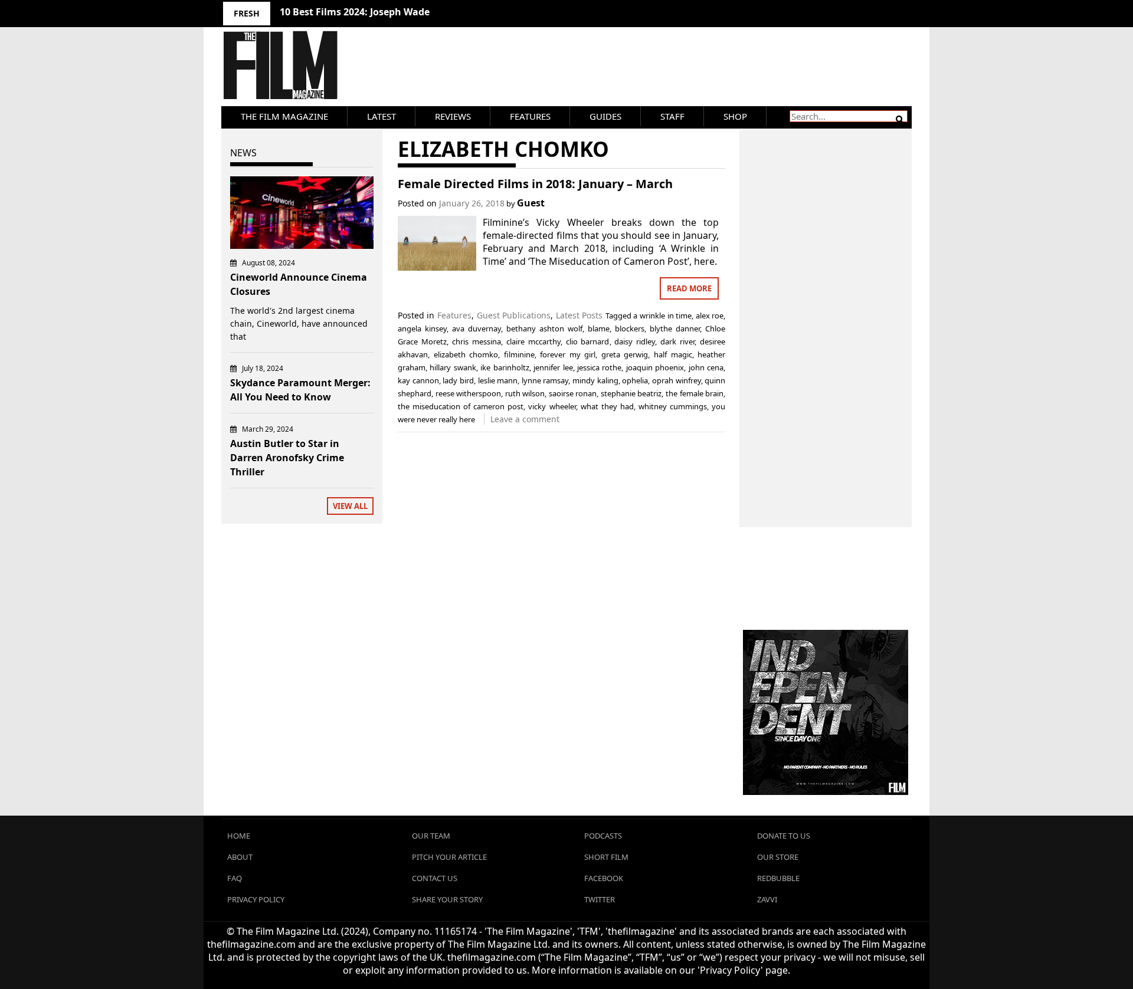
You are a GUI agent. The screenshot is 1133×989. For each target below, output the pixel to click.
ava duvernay (476, 328)
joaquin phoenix (655, 367)
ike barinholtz (504, 367)
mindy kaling (595, 380)
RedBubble (778, 878)
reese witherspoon (468, 393)
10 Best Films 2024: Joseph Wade (355, 11)
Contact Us (434, 878)
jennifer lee (552, 367)
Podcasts (603, 835)
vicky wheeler (551, 406)
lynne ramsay (545, 380)
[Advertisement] (825, 315)
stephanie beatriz (631, 393)
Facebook (603, 878)
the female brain (694, 393)
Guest (531, 202)
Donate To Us (783, 835)
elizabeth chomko (466, 354)
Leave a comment (524, 419)
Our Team (431, 835)
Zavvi (767, 899)
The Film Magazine (284, 116)
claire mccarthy (533, 341)
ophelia (635, 380)
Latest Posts (579, 315)
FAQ (234, 878)
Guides (605, 116)
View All (350, 506)
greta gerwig (625, 354)
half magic (673, 354)
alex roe (710, 315)
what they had (607, 406)
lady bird (458, 380)
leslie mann (498, 380)
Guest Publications (514, 315)
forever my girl (567, 354)
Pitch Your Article (449, 857)
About (240, 857)
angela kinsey (422, 328)
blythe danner (675, 328)
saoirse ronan (573, 393)
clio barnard (588, 341)
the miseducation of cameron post (460, 406)
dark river (677, 341)
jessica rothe (599, 367)
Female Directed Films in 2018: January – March (535, 184)
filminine (519, 354)
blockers (629, 328)
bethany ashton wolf (544, 328)
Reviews (453, 116)
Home (238, 835)
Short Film (606, 857)
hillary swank (453, 367)
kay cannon (418, 380)
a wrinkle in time (662, 315)
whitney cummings (672, 406)
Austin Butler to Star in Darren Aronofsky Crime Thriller (287, 457)
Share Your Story (447, 899)
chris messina (476, 341)
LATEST (381, 116)
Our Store (777, 857)
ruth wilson (525, 393)
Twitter (599, 899)
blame (599, 328)
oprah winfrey (676, 380)
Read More (689, 288)
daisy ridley (634, 341)
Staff (672, 116)
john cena (706, 367)
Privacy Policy (255, 899)
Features (530, 116)
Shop (735, 116)
